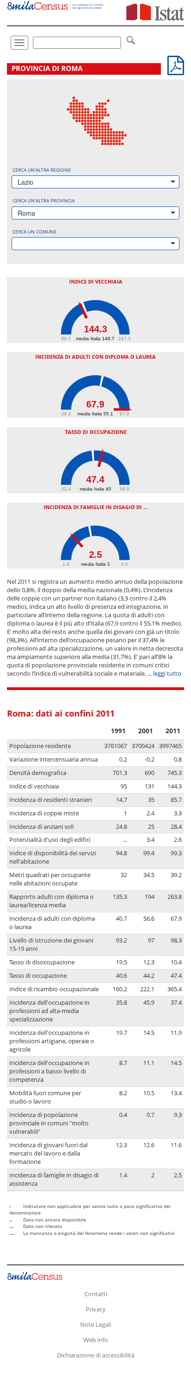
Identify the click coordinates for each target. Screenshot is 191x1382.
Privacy (96, 1309)
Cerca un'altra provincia (44, 200)
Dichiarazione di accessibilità (95, 1355)
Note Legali (95, 1324)
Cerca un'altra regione (42, 170)
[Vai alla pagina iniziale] (55, 4)
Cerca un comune (35, 231)
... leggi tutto (164, 674)
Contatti (95, 1294)
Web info (95, 1340)
